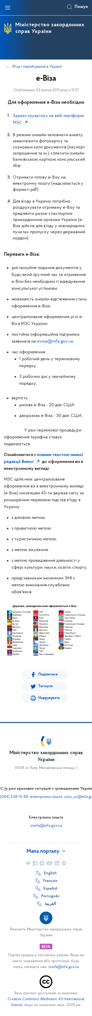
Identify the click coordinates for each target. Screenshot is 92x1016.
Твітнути (45, 686)
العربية (50, 904)
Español (50, 888)
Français (50, 881)
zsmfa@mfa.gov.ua (46, 826)
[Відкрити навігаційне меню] (7, 7)
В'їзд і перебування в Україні (37, 67)
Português (50, 896)
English (50, 873)
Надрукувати (49, 698)
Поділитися (47, 674)
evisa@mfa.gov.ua (55, 341)
